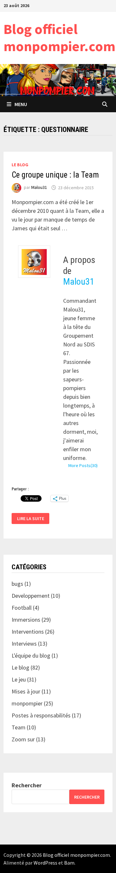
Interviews (24, 643)
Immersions (26, 619)
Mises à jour (26, 691)
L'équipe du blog (31, 655)
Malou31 (39, 188)
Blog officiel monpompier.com (59, 37)
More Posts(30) (83, 465)
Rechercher (27, 785)
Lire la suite (30, 518)
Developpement (31, 595)
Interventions (28, 631)
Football (22, 607)
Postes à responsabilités (41, 715)
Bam (69, 862)
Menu (21, 104)
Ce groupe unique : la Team (55, 175)
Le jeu (19, 679)
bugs (17, 583)
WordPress (45, 862)
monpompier (27, 703)
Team (18, 727)
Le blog (20, 165)
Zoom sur (23, 739)
